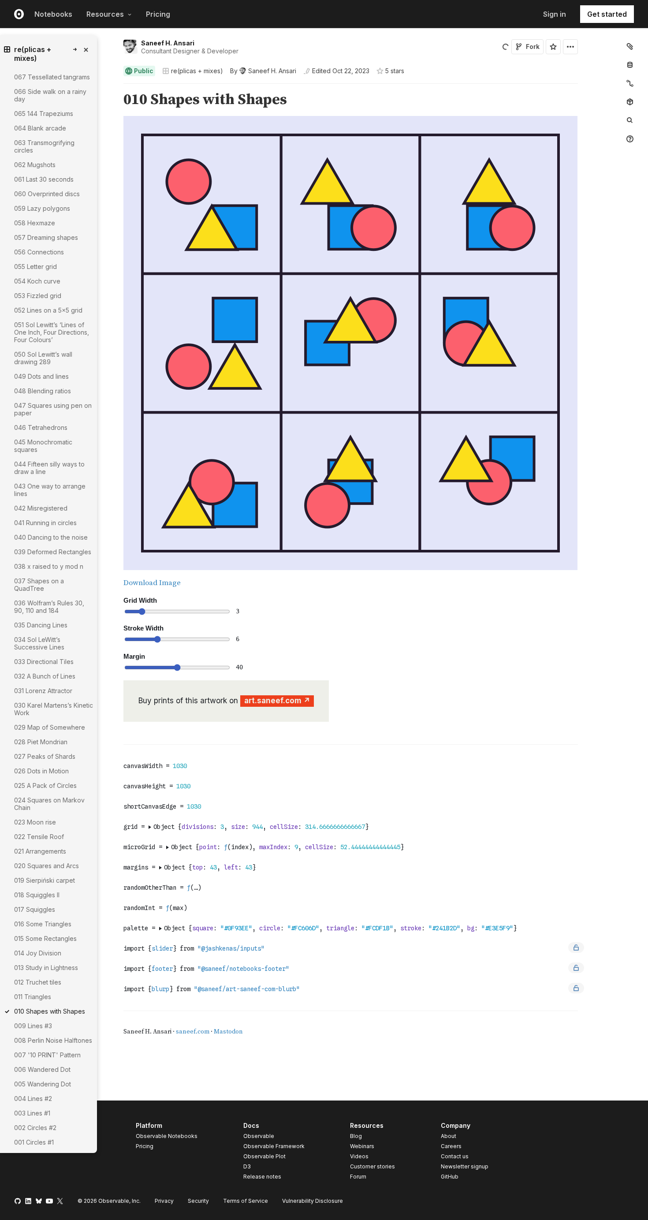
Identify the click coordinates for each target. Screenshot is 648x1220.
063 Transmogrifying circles (44, 146)
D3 (247, 1166)
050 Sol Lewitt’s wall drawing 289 (43, 358)
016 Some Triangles (42, 924)
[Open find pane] (629, 120)
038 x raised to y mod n (48, 566)
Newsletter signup (464, 1167)
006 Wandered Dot (42, 1069)
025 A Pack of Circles (45, 785)
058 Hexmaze (34, 223)
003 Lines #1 (32, 1113)
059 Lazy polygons (42, 208)
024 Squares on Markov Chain (49, 803)
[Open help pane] (629, 138)
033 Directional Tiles (44, 661)
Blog (356, 1136)
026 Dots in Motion (41, 771)
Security (198, 1201)
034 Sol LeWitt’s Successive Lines (39, 643)
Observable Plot (264, 1156)
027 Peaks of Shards (44, 756)
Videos (359, 1156)
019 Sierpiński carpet (44, 880)
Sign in (554, 14)
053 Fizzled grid (37, 295)
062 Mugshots (35, 164)
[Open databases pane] (629, 64)
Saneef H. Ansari (167, 43)
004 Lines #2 (33, 1098)
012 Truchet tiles (37, 982)
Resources (105, 14)
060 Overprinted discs (47, 194)
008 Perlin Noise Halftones (53, 1040)
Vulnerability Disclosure (312, 1201)
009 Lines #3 (33, 1026)
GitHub (449, 1176)
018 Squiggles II (37, 895)
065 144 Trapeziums (43, 113)
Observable (258, 1136)
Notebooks (53, 14)
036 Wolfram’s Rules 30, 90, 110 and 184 (49, 606)
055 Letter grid (35, 266)
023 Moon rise (35, 822)
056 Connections (39, 252)
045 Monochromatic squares (43, 445)
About (448, 1136)
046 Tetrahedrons (40, 427)
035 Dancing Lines (40, 625)
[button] (113, 87)
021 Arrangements (40, 851)
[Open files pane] (629, 46)
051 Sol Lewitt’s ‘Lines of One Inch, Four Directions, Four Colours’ (51, 332)
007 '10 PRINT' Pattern (47, 1055)
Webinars (362, 1146)
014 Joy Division (37, 953)
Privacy (164, 1201)
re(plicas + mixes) (197, 71)
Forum (358, 1176)
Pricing (158, 14)
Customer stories (372, 1166)
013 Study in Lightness (46, 967)
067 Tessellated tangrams (52, 77)
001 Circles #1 (34, 1142)
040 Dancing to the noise (51, 537)
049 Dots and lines (41, 376)
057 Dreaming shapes (46, 237)
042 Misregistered (40, 508)
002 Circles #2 (35, 1127)
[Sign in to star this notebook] (553, 46)
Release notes (262, 1176)
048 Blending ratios (42, 391)
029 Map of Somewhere (49, 727)
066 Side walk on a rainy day (50, 95)
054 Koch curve (37, 281)
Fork (533, 46)
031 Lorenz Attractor (43, 690)
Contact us (455, 1156)
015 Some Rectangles (45, 938)
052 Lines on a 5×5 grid (48, 310)
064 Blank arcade (40, 128)
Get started (607, 14)
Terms (245, 1201)
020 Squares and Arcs (46, 865)
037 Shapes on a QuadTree (39, 584)
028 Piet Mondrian (40, 742)
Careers (451, 1146)
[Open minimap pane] (629, 83)
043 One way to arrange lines (50, 489)
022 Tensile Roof (39, 836)
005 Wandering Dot (42, 1084)
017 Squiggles (34, 909)
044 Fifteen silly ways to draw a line (49, 467)
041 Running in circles (45, 522)
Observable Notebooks (166, 1136)
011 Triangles (32, 996)
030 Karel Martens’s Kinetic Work (53, 708)
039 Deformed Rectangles (52, 552)
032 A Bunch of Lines (44, 676)
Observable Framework (274, 1146)
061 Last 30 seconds (44, 179)
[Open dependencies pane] (629, 101)
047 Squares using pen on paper (53, 409)
